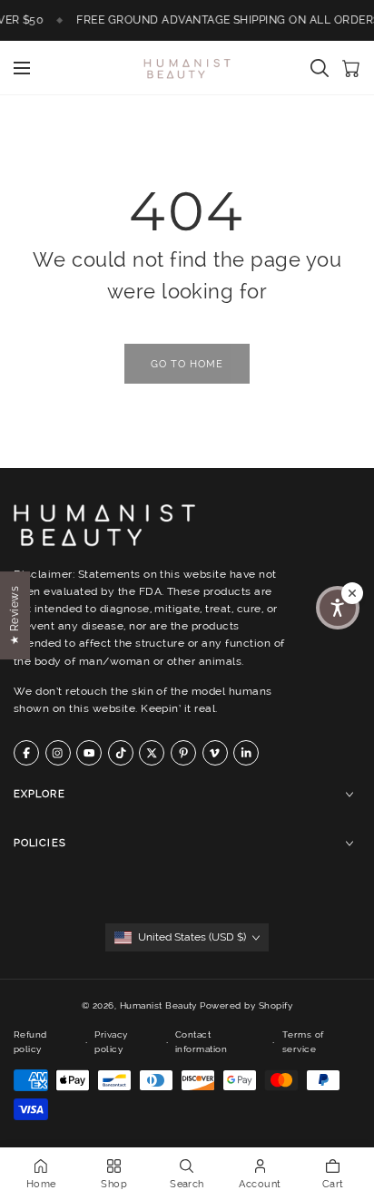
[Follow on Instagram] (58, 753)
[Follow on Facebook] (26, 753)
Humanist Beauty (158, 1005)
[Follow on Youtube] (89, 753)
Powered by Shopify (246, 1005)
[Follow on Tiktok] (120, 753)
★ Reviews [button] (14, 614)
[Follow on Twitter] (151, 753)
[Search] (319, 68)
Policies (40, 843)
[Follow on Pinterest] (183, 753)
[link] (187, 364)
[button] (337, 607)
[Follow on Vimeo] (215, 753)
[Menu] (22, 68)
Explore (39, 794)
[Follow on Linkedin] (246, 753)
